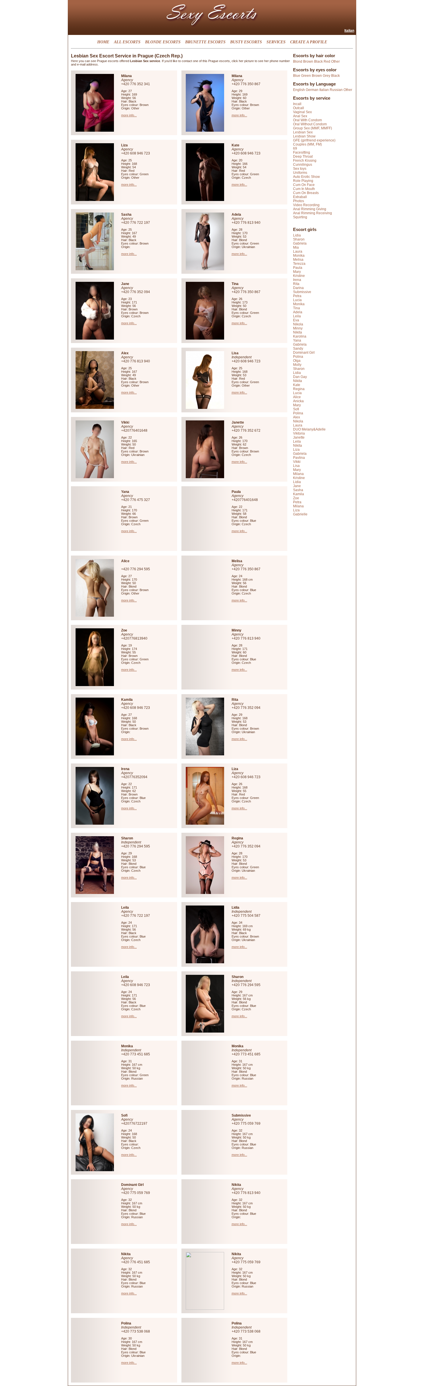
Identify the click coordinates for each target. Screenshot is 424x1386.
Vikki (297, 462)
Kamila (298, 494)
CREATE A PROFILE (308, 42)
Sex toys (299, 169)
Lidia (297, 235)
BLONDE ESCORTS (163, 42)
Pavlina (299, 458)
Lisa (296, 466)
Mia (296, 247)
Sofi (296, 409)
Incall (297, 104)
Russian (336, 90)
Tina (296, 308)
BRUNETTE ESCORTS (205, 42)
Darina (298, 288)
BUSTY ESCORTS (246, 42)
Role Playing (303, 181)
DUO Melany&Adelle (309, 429)
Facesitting (301, 152)
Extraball (300, 197)
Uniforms (300, 173)
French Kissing (304, 161)
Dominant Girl (304, 353)
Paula (297, 268)
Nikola (298, 324)
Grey (326, 76)
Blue (296, 76)
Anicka (298, 401)
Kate (296, 385)
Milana (298, 474)
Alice (297, 397)
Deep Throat (303, 156)
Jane (297, 486)
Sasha (298, 490)
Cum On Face (304, 185)
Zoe (296, 498)
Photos (298, 201)
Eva (296, 320)
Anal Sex (300, 116)
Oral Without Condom (310, 124)
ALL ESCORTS (127, 42)
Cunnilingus (302, 165)
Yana (297, 340)
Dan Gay (300, 377)
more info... (129, 115)
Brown (308, 61)
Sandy (298, 348)
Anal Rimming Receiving (312, 213)
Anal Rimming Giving (309, 209)
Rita (296, 284)
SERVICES (276, 42)
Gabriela (300, 243)
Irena (297, 280)
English (299, 90)
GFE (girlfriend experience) (314, 140)
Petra (297, 296)
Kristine (299, 276)
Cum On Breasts (306, 193)
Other (335, 61)
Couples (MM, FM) (307, 144)
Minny (298, 328)
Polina (298, 357)
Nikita (297, 332)
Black (318, 61)
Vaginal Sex (302, 112)
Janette (299, 437)
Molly (297, 365)
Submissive (302, 292)
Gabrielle (300, 514)
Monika (299, 256)
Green (306, 76)
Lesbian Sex (303, 132)
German (312, 90)
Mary (297, 272)
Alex (296, 417)
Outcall (298, 108)
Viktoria (299, 433)
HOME (103, 42)
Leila (297, 316)
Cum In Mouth (304, 189)
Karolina (299, 336)
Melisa (298, 260)
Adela (297, 312)
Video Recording (306, 205)
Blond (297, 61)
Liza (296, 450)
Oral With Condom (307, 120)
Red (327, 61)
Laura (297, 251)
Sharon (299, 239)
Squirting (300, 217)
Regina (299, 389)
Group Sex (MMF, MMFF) (312, 128)
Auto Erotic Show (306, 177)
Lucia (297, 300)
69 (295, 148)
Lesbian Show (304, 136)
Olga (297, 361)
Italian (349, 31)
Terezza (299, 264)
